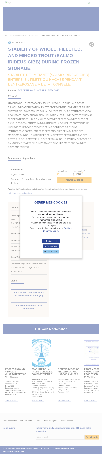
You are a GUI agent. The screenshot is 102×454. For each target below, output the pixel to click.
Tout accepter (51, 241)
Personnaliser (51, 251)
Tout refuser (52, 246)
